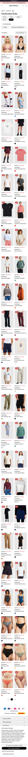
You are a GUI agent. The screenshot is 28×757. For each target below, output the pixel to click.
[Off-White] (2, 280)
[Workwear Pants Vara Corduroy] (7, 319)
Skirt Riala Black (4, 85)
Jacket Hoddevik (18, 305)
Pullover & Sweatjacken (18, 27)
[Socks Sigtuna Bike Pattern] (7, 100)
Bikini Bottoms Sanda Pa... (7, 638)
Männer (18, 17)
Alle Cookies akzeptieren (14, 748)
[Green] (15, 446)
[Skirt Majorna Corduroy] (20, 127)
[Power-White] (2, 391)
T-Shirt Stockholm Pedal (6, 389)
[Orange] (15, 307)
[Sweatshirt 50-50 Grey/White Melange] (20, 486)
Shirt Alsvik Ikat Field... (19, 114)
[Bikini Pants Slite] (7, 652)
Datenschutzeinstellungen (8, 751)
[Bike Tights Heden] (20, 402)
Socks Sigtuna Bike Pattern (7, 114)
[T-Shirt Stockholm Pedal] (7, 375)
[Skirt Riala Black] (7, 71)
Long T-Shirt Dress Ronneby (5, 444)
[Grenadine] (15, 171)
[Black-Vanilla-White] (2, 307)
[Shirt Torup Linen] (20, 237)
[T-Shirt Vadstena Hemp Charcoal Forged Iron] (20, 182)
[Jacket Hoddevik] (20, 291)
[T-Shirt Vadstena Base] (20, 459)
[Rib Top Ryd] (7, 486)
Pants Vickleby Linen (19, 389)
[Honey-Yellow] (15, 668)
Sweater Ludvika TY (19, 444)
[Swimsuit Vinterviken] (7, 597)
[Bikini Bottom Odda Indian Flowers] (20, 652)
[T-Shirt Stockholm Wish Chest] (7, 459)
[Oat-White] (15, 364)
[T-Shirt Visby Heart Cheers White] (7, 182)
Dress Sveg (3, 527)
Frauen (4, 17)
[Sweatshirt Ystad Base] (20, 264)
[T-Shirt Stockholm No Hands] (20, 346)
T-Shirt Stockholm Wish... (7, 472)
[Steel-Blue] (2, 447)
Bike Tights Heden (18, 416)
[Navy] (2, 335)
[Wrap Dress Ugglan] (7, 264)
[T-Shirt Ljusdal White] (7, 237)
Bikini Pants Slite (5, 666)
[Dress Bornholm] (20, 541)
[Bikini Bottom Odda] (7, 679)
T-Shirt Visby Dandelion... (6, 223)
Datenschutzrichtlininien (7, 742)
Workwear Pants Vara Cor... (7, 333)
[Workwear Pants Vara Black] (20, 71)
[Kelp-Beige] (2, 558)
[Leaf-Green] (2, 418)
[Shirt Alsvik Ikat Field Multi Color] (20, 100)
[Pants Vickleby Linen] (20, 375)
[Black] (15, 60)
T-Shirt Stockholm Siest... (20, 583)
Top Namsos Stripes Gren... (20, 223)
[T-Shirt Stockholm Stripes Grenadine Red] (20, 155)
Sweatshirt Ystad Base (19, 278)
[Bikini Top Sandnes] (7, 43)
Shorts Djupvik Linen (6, 583)
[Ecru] (15, 253)
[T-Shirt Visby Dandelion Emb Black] (7, 209)
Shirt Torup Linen (18, 251)
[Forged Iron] (15, 198)
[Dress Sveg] (7, 513)
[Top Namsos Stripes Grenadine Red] (20, 209)
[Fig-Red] (2, 171)
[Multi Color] (15, 116)
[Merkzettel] (23, 5)
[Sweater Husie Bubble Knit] (7, 291)
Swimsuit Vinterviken (6, 611)
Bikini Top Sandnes (5, 57)
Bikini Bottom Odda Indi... (20, 666)
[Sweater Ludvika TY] (20, 430)
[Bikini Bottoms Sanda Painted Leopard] (7, 624)
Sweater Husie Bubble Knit (7, 305)
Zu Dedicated (7, 24)
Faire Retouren (14, 711)
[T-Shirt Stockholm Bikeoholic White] (7, 127)
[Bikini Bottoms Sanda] (20, 624)
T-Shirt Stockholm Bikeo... (7, 141)
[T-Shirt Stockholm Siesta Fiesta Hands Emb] (20, 570)
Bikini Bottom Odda (5, 693)
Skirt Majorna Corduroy (19, 141)
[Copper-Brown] (2, 60)
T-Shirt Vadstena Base (19, 472)
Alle (11, 19)
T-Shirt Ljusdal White (6, 251)
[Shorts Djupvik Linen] (7, 570)
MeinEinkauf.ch (21, 2)
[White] (2, 116)
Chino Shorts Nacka (5, 360)
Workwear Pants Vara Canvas (6, 555)
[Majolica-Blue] (15, 613)
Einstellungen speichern (8, 754)
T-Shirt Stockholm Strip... (20, 168)
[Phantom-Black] (2, 586)
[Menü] (1, 5)
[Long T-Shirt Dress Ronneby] (7, 430)
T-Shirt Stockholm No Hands (19, 361)
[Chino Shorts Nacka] (7, 346)
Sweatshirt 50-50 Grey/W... (18, 501)
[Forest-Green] (15, 280)
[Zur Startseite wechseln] (14, 5)
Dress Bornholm (18, 555)
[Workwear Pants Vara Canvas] (7, 541)
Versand (7, 713)
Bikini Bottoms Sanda (19, 638)
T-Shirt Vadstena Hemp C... (20, 196)
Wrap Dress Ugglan (5, 278)
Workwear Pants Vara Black (19, 86)
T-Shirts (5, 27)
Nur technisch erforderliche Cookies (14, 745)
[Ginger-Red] (2, 695)
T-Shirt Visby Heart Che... (6, 196)
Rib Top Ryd (4, 500)
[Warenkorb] (26, 5)
